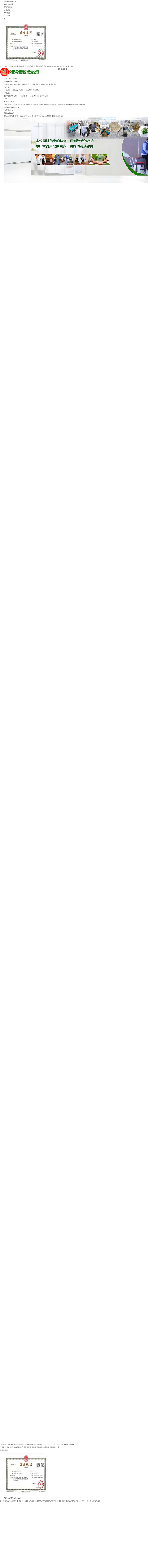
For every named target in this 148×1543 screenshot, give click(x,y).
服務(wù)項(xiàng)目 (11, 81)
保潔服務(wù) (8, 84)
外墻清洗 (7, 10)
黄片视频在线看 (95, 1514)
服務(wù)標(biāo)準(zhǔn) (23, 116)
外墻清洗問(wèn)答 (37, 104)
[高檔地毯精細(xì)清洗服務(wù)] (69, 1208)
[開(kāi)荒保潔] (45, 288)
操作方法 (7, 99)
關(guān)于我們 (9, 116)
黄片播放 (55, 1514)
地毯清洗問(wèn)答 (23, 104)
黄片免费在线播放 (65, 1514)
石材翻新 (7, 16)
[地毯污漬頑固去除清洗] (69, 1300)
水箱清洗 (7, 13)
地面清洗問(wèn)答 (78, 104)
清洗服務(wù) (18, 84)
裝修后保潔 (37, 96)
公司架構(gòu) (36, 116)
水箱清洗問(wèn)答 (50, 104)
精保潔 (48, 84)
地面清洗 (36, 90)
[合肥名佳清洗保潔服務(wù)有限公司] (28, 75)
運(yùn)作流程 (46, 116)
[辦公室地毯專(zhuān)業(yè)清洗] (69, 1114)
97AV (50, 1514)
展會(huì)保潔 (28, 96)
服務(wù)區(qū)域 (10, 1)
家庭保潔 (44, 96)
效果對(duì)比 (8, 110)
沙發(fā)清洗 (28, 90)
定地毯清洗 (8, 7)
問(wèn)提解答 (9, 101)
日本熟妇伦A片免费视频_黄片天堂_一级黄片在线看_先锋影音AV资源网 (24, 1514)
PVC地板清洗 (34, 84)
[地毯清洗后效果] (31, 765)
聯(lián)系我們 (9, 113)
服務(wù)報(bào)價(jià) (11, 107)
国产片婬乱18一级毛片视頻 (80, 1514)
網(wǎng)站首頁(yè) (10, 78)
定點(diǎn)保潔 (19, 96)
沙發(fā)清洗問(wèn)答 (64, 104)
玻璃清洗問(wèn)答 (10, 104)
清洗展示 (7, 87)
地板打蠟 (26, 84)
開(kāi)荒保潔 (8, 4)
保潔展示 (7, 93)
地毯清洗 (54, 84)
